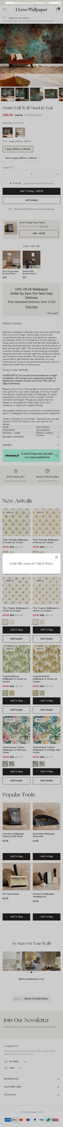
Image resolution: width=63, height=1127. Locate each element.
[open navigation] (4, 9)
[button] (59, 3)
